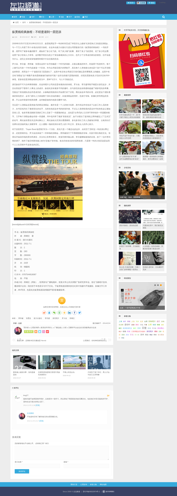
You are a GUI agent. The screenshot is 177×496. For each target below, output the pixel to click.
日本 (139, 328)
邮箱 (66, 462)
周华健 (20, 318)
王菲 (160, 331)
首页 (15, 17)
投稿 (78, 17)
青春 (155, 335)
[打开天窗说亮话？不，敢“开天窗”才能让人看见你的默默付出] (130, 112)
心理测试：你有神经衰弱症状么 (95, 340)
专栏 (33, 17)
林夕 (120, 331)
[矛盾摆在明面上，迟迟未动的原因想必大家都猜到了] (153, 133)
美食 (127, 335)
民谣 (128, 331)
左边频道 (26, 6)
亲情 (128, 321)
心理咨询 (83, 484)
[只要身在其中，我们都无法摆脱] (153, 223)
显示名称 (19, 462)
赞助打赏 (74, 484)
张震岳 (28, 318)
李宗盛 (47, 318)
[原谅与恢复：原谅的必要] (130, 223)
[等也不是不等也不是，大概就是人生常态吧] (130, 133)
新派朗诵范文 (127, 328)
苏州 (142, 335)
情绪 (158, 325)
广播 (145, 325)
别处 (62, 17)
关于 (70, 17)
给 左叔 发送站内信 (43, 331)
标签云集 (93, 484)
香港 (122, 338)
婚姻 (132, 325)
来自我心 (160, 328)
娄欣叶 (127, 325)
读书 (24, 22)
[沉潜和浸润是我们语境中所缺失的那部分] (49, 369)
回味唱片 (152, 321)
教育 (120, 328)
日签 (144, 328)
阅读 (146, 335)
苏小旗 (137, 335)
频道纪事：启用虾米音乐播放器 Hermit (31, 340)
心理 (52, 17)
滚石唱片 (55, 318)
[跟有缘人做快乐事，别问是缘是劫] (24, 369)
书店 (86, 17)
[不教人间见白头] (74, 369)
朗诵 (149, 328)
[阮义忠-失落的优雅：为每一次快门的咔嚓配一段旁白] (130, 264)
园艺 (158, 321)
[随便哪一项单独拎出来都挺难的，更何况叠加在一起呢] (153, 154)
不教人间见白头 (69, 372)
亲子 (124, 321)
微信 (152, 3)
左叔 (15, 37)
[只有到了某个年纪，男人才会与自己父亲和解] (99, 369)
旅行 (134, 328)
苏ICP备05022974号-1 (91, 492)
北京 (141, 321)
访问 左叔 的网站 (35, 331)
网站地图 (103, 484)
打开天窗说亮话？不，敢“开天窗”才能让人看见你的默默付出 (129, 117)
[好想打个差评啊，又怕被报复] (130, 244)
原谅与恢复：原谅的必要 (128, 225)
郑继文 (72, 318)
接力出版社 (38, 318)
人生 (133, 321)
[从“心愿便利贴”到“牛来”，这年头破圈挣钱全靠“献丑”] (130, 154)
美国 (123, 335)
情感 (154, 325)
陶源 (151, 335)
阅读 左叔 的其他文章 (28, 331)
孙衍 (137, 325)
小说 (141, 325)
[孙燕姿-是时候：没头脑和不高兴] (153, 264)
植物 (124, 331)
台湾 (145, 321)
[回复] (38, 405)
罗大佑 (64, 318)
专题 (23, 17)
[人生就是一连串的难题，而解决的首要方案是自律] (153, 244)
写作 (137, 321)
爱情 (155, 331)
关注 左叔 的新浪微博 (47, 331)
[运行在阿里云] (108, 492)
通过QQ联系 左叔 (39, 331)
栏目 (42, 17)
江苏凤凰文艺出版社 (138, 331)
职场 (132, 335)
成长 (162, 325)
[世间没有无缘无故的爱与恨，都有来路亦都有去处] (153, 112)
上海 (120, 321)
